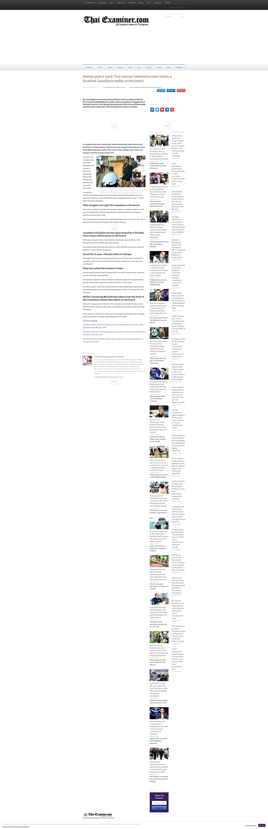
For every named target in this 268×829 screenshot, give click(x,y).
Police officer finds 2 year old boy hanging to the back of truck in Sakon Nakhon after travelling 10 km (178, 300)
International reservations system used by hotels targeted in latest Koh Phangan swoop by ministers (159, 767)
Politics (110, 67)
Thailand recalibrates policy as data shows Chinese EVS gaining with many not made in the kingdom (178, 224)
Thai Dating (131, 3)
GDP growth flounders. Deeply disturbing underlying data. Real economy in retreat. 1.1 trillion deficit (158, 387)
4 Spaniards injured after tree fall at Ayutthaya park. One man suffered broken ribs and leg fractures (158, 574)
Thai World (179, 67)
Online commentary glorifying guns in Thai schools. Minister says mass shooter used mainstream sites (178, 659)
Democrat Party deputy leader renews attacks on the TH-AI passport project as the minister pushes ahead (178, 371)
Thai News (88, 67)
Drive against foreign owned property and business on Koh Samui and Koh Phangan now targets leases (159, 612)
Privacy (141, 3)
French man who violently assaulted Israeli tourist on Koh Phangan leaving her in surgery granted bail (159, 650)
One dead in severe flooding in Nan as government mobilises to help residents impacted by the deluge (159, 154)
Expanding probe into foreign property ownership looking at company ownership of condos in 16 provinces (178, 275)
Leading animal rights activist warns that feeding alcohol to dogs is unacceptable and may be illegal (159, 270)
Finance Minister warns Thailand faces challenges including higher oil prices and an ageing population (178, 443)
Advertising (102, 3)
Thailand (99, 67)
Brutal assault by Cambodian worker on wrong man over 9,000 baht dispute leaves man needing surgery (158, 501)
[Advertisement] (134, 48)
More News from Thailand (148, 87)
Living (130, 67)
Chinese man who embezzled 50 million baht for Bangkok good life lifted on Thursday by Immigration (178, 585)
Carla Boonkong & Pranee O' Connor (114, 87)
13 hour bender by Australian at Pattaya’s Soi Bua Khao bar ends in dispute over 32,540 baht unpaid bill (178, 465)
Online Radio (120, 3)
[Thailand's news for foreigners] (117, 21)
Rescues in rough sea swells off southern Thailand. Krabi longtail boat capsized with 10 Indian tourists (159, 536)
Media (168, 67)
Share (172, 90)
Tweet (162, 90)
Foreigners (137, 87)
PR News (167, 3)
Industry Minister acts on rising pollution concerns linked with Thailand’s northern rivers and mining (158, 192)
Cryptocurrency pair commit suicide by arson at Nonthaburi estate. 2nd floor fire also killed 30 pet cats (178, 323)
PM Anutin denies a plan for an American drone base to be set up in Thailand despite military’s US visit (159, 465)
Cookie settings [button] (251, 825)
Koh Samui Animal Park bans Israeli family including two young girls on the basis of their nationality (178, 562)
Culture (159, 67)
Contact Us (157, 3)
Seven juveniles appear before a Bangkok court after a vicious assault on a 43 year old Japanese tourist (178, 394)
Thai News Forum (90, 3)
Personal (149, 67)
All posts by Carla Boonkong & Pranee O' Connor (109, 377)
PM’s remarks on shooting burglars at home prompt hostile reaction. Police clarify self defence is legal (178, 633)
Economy (120, 67)
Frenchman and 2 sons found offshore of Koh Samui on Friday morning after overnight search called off (178, 514)
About (149, 3)
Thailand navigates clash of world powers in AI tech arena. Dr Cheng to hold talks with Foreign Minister (158, 308)
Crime (139, 67)
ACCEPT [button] (262, 825)
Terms (111, 3)
